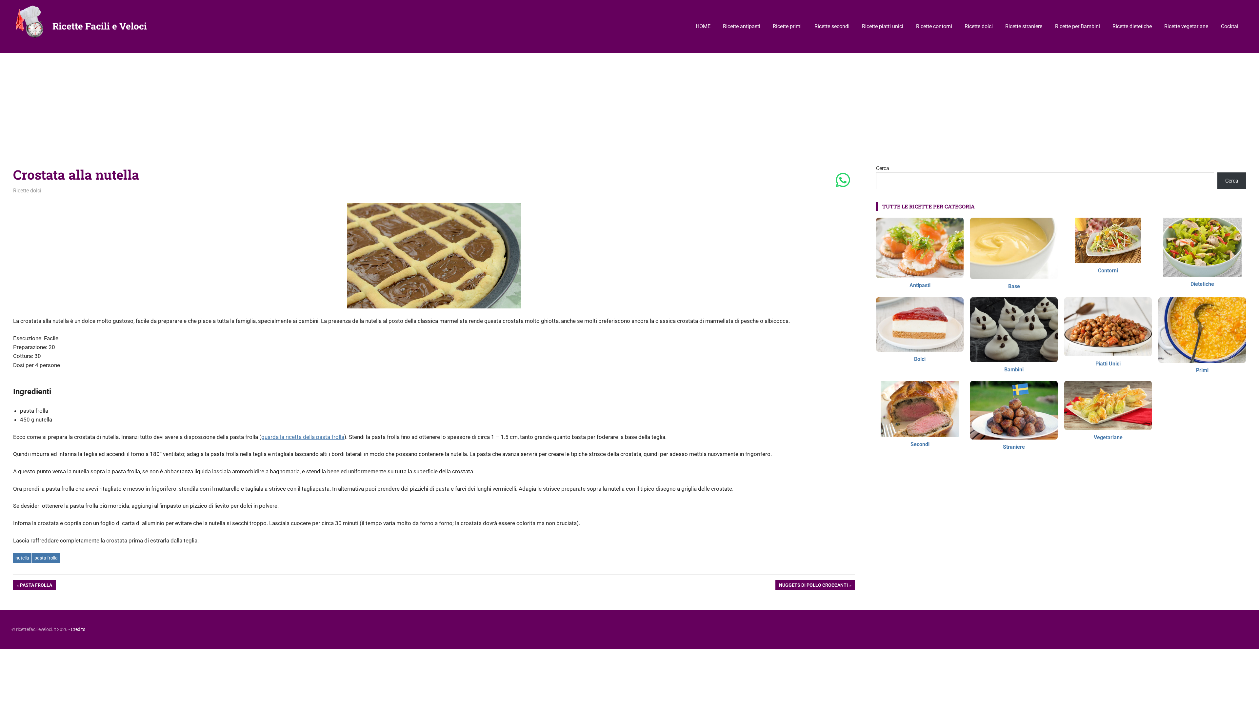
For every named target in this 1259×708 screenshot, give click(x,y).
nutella (22, 557)
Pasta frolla (36, 586)
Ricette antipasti (741, 26)
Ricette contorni (934, 26)
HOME (703, 26)
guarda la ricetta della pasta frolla (302, 437)
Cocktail (1230, 26)
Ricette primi (787, 26)
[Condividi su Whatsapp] (843, 180)
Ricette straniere (1023, 26)
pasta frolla (46, 557)
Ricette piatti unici (882, 26)
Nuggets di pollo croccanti (813, 586)
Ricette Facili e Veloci (99, 26)
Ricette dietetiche (1132, 26)
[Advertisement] (629, 102)
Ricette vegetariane (1186, 26)
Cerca (882, 168)
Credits (78, 629)
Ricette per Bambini (1077, 26)
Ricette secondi (831, 26)
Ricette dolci (979, 26)
